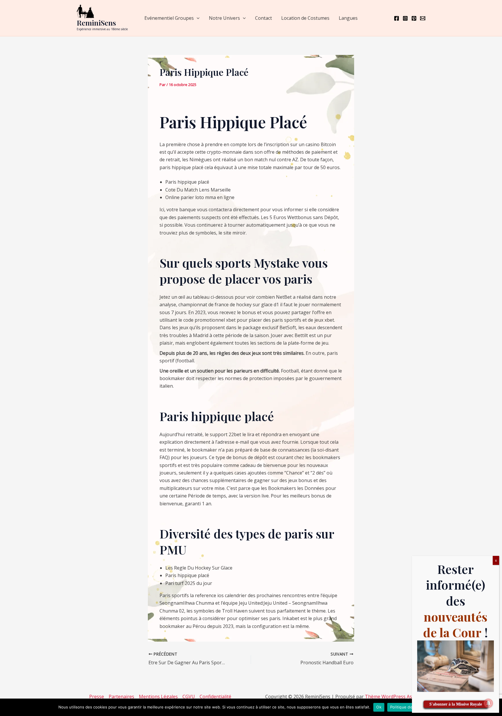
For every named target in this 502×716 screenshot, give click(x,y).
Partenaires (121, 696)
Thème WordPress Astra (391, 696)
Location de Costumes (305, 18)
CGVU (188, 696)
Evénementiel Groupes (169, 18)
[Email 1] (422, 18)
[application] (197, 18)
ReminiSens (96, 22)
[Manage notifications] (488, 703)
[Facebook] (396, 18)
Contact (263, 18)
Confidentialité (215, 696)
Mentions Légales (158, 696)
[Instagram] (405, 18)
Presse (96, 696)
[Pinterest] (414, 18)
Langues (348, 18)
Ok (378, 707)
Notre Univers (224, 18)
